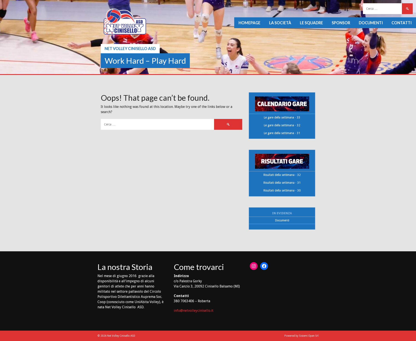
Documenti (371, 22)
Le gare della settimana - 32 (282, 125)
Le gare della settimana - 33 (282, 117)
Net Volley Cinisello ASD (130, 48)
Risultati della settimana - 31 (282, 182)
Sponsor (341, 22)
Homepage (249, 22)
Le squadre (311, 22)
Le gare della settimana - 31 (282, 133)
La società (280, 22)
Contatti (402, 22)
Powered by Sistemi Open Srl (301, 335)
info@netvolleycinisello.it (193, 311)
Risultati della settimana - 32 (282, 175)
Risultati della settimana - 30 (282, 190)
